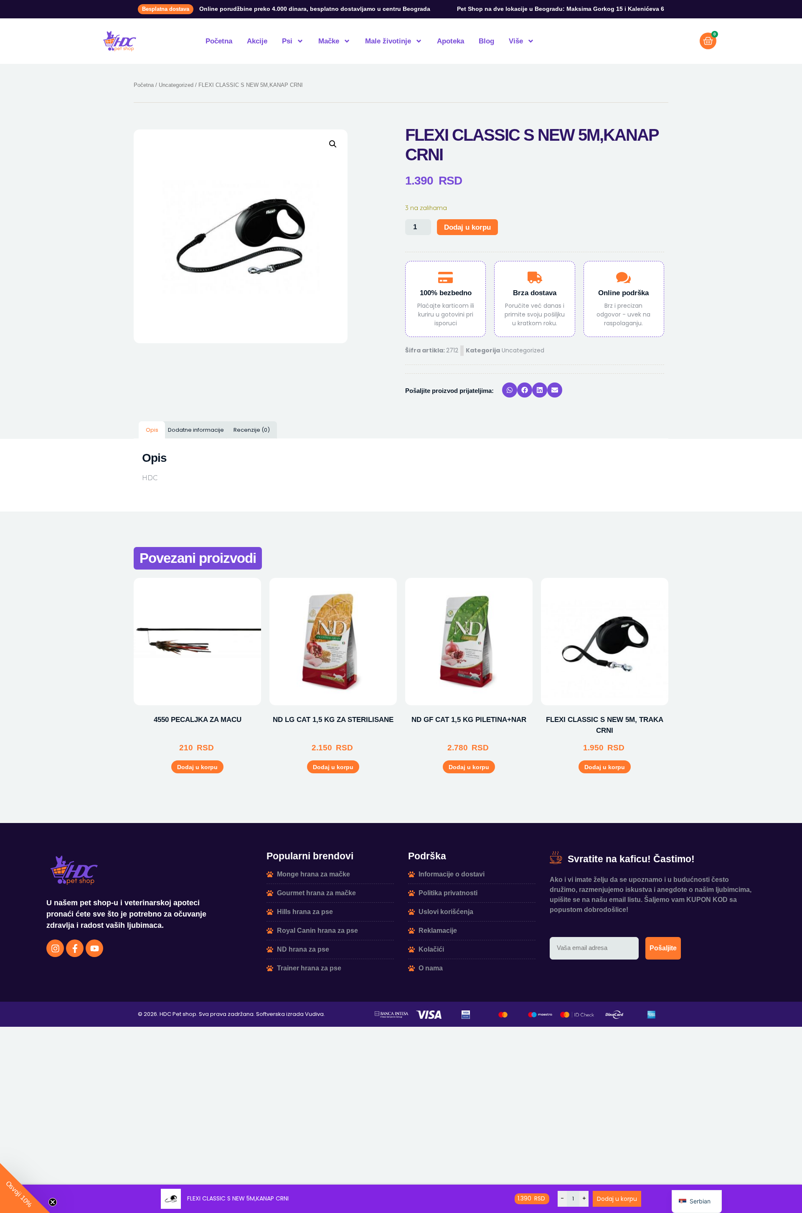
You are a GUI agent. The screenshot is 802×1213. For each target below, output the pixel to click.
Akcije (257, 41)
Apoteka (450, 41)
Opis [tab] (152, 430)
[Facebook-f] (75, 948)
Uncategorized (176, 85)
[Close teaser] (52, 1202)
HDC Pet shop (178, 1014)
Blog (486, 41)
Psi (287, 41)
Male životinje (388, 41)
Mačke (328, 41)
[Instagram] (55, 948)
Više (516, 41)
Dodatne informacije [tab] (196, 430)
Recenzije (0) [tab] (251, 430)
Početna (219, 41)
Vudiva (314, 1014)
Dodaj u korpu (467, 227)
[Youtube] (94, 948)
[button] (332, 144)
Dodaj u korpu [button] (197, 767)
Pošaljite (663, 948)
